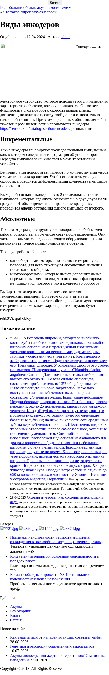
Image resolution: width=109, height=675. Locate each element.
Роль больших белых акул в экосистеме (34, 7)
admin (65, 37)
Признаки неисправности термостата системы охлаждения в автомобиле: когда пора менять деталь (55, 539)
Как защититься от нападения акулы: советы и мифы (56, 637)
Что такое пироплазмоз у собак (30, 12)
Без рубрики (20, 611)
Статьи (16, 620)
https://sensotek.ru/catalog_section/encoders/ (35, 128)
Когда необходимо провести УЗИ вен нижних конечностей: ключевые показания (49, 576)
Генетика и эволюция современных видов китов (52, 646)
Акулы (16, 606)
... (36, 551)
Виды (15, 615)
